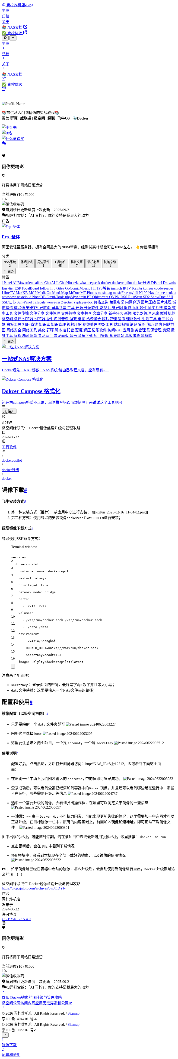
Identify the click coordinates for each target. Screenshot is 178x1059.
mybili (134, 293)
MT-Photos (89, 293)
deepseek (94, 283)
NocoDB (39, 297)
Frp (53, 288)
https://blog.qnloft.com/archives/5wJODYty (34, 888)
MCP (33, 293)
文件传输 (22, 313)
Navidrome (157, 293)
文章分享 (100, 313)
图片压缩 (149, 302)
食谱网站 (117, 336)
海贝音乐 (62, 319)
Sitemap (73, 1013)
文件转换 (69, 313)
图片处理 (164, 302)
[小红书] (89, 127)
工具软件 (9, 447)
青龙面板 (62, 336)
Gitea (60, 288)
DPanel (157, 283)
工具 (71, 308)
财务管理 (139, 330)
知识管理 (59, 324)
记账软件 (100, 330)
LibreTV (9, 293)
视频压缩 (75, 324)
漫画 (82, 319)
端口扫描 (122, 324)
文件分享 (37, 313)
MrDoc (74, 293)
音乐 (74, 336)
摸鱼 (168, 308)
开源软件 (92, 308)
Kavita (137, 288)
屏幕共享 (59, 308)
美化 (42, 330)
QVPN (115, 297)
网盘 (159, 324)
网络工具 (30, 330)
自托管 (69, 330)
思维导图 (116, 308)
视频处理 (90, 324)
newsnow (9, 297)
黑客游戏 (133, 336)
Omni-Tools (56, 297)
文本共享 (85, 313)
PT (89, 297)
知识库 (45, 324)
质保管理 (154, 330)
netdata (171, 293)
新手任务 (116, 313)
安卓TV (32, 308)
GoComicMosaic (78, 288)
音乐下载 (86, 336)
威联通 (20, 308)
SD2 (147, 297)
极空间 (8, 319)
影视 (104, 308)
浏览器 (28, 319)
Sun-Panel (25, 302)
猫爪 (122, 319)
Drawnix (169, 283)
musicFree (121, 293)
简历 (150, 324)
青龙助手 (46, 336)
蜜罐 (79, 330)
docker (106, 283)
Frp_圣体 (11, 236)
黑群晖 (146, 336)
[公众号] (4, 144)
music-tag (105, 293)
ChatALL (51, 283)
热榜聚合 (94, 319)
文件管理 (53, 313)
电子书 (164, 319)
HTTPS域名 (101, 288)
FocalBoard (31, 288)
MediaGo (44, 293)
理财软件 (134, 319)
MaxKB (22, 293)
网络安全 (14, 330)
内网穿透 (133, 302)
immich (117, 288)
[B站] (89, 133)
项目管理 (101, 336)
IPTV (127, 288)
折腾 (128, 308)
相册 (26, 324)
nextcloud (24, 297)
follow (45, 288)
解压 (87, 330)
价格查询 (101, 302)
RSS (124, 297)
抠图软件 (140, 308)
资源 (166, 330)
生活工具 (150, 319)
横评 (18, 319)
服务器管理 (142, 313)
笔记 (134, 324)
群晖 (50, 330)
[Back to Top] (5, 1035)
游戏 (74, 319)
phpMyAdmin (76, 297)
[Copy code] (13, 666)
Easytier (8, 288)
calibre (39, 283)
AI (15, 283)
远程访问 (22, 336)
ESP (18, 288)
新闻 (128, 313)
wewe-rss (53, 302)
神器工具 (106, 324)
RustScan (135, 297)
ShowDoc (158, 297)
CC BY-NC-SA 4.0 (16, 919)
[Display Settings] (5, 37)
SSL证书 (9, 302)
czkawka (80, 283)
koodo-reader (163, 288)
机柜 (171, 313)
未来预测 (160, 313)
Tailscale (39, 302)
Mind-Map (60, 293)
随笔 (34, 336)
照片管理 (110, 319)
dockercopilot (122, 283)
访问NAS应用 (119, 330)
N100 (143, 293)
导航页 (45, 308)
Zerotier (67, 302)
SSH (169, 297)
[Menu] (13, 37)
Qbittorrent (100, 297)
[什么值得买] (89, 138)
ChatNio (66, 283)
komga (148, 288)
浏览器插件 (44, 319)
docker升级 (142, 283)
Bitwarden (25, 283)
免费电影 (117, 302)
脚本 (59, 330)
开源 (80, 308)
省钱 (35, 324)
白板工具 (14, 324)
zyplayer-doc (84, 302)
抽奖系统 (156, 308)
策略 (142, 324)
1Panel (7, 283)
